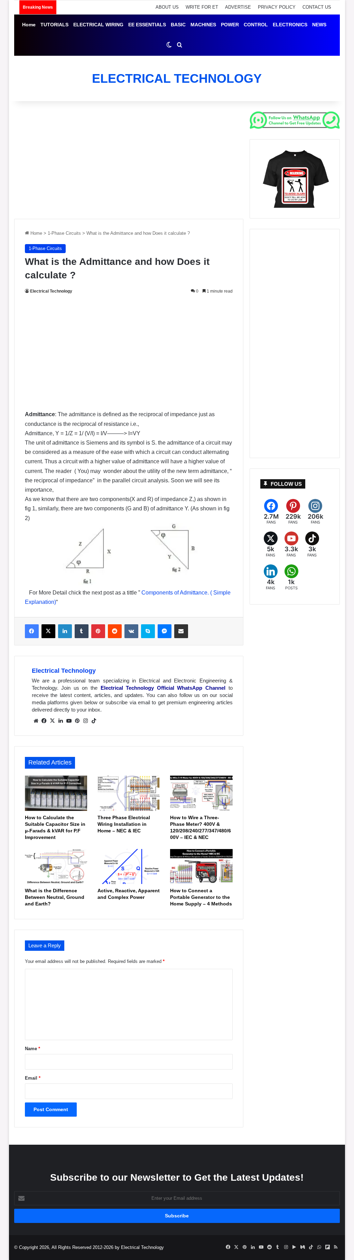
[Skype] (148, 631)
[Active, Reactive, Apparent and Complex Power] (128, 866)
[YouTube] (69, 721)
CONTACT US (316, 7)
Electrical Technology (51, 291)
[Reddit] (115, 631)
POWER (230, 24)
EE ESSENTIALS (147, 24)
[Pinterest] (98, 631)
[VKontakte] (131, 631)
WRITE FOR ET (202, 7)
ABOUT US (167, 7)
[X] (48, 631)
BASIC (178, 24)
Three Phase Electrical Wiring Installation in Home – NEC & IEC (123, 824)
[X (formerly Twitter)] (270, 544)
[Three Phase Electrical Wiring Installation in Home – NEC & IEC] (128, 793)
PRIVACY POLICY (277, 7)
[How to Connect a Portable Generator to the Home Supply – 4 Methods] (201, 866)
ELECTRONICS (290, 24)
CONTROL (256, 24)
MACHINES (203, 24)
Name (32, 1048)
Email (32, 1078)
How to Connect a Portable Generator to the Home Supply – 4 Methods (201, 897)
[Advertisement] (128, 159)
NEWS (319, 24)
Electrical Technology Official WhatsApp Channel (163, 688)
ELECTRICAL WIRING (98, 24)
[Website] (36, 721)
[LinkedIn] (65, 631)
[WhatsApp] (291, 577)
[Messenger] (164, 631)
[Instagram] (86, 721)
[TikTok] (94, 721)
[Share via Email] (181, 631)
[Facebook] (32, 631)
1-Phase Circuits (64, 233)
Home (29, 24)
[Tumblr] (81, 631)
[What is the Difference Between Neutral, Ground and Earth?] (56, 866)
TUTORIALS (54, 24)
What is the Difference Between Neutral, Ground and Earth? (54, 897)
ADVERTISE (238, 7)
